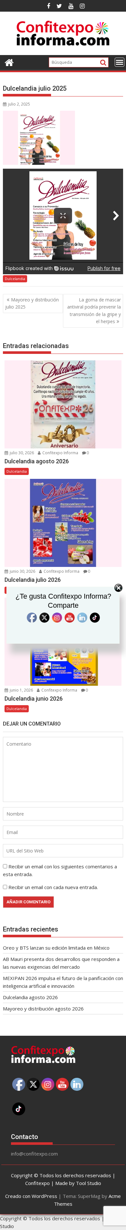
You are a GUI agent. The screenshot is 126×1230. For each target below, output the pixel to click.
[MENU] (119, 62)
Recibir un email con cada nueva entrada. (53, 887)
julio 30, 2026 (21, 453)
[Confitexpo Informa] (9, 61)
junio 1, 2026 (21, 690)
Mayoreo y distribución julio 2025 (32, 303)
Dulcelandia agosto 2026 (30, 997)
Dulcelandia (15, 278)
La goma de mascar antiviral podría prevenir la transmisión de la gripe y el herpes (94, 310)
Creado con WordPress (31, 1196)
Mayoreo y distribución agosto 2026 (43, 1008)
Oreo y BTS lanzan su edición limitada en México (56, 947)
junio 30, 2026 (22, 571)
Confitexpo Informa (59, 453)
